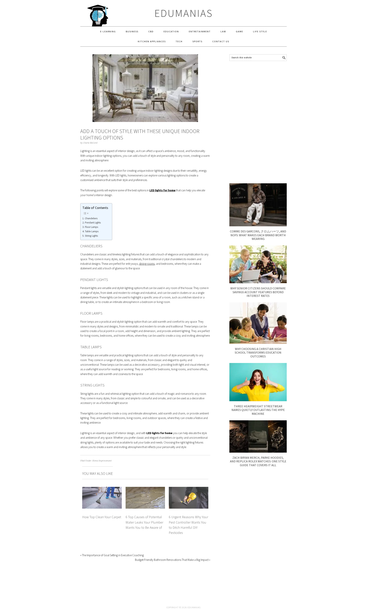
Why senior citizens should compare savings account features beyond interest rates (258, 291)
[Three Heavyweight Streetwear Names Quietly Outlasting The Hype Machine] (258, 400)
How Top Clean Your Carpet (101, 517)
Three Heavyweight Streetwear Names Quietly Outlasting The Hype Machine (258, 409)
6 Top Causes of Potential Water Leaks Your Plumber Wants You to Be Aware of (144, 522)
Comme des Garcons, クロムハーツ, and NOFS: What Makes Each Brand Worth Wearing (258, 234)
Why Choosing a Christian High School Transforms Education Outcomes (258, 352)
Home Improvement (102, 461)
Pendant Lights (93, 222)
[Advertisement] (258, 122)
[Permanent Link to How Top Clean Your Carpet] (102, 489)
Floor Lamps (91, 227)
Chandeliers (91, 218)
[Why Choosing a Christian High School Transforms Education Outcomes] (258, 343)
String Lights (91, 235)
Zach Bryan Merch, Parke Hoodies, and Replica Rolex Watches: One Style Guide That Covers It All (258, 461)
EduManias (183, 13)
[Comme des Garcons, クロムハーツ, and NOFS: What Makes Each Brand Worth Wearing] (258, 225)
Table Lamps (91, 231)
